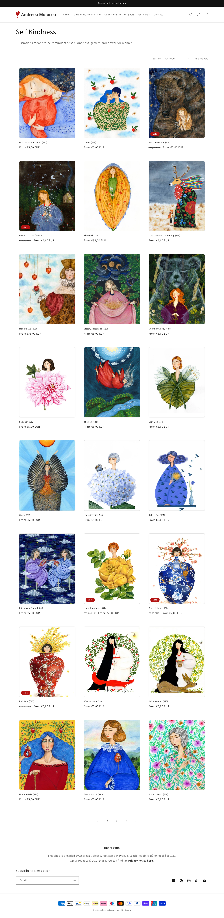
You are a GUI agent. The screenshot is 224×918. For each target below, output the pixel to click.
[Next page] (135, 820)
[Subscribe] (75, 880)
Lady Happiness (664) (95, 608)
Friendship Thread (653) (31, 608)
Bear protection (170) (159, 142)
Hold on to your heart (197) (33, 142)
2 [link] (107, 820)
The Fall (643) (91, 421)
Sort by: (157, 58)
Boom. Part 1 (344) (93, 794)
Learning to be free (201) (31, 235)
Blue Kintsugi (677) (158, 608)
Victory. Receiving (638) (96, 328)
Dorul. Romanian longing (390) (164, 235)
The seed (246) (91, 235)
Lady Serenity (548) (93, 515)
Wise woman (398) (93, 701)
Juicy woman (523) (158, 701)
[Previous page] (88, 820)
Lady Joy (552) (26, 421)
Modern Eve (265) (28, 328)
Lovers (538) (90, 142)
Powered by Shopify (122, 910)
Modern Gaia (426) (28, 794)
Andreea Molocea (107, 910)
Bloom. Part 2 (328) (158, 794)
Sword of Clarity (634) (160, 328)
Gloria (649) (25, 515)
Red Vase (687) (26, 701)
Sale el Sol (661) (157, 515)
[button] (87, 14)
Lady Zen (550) (156, 421)
